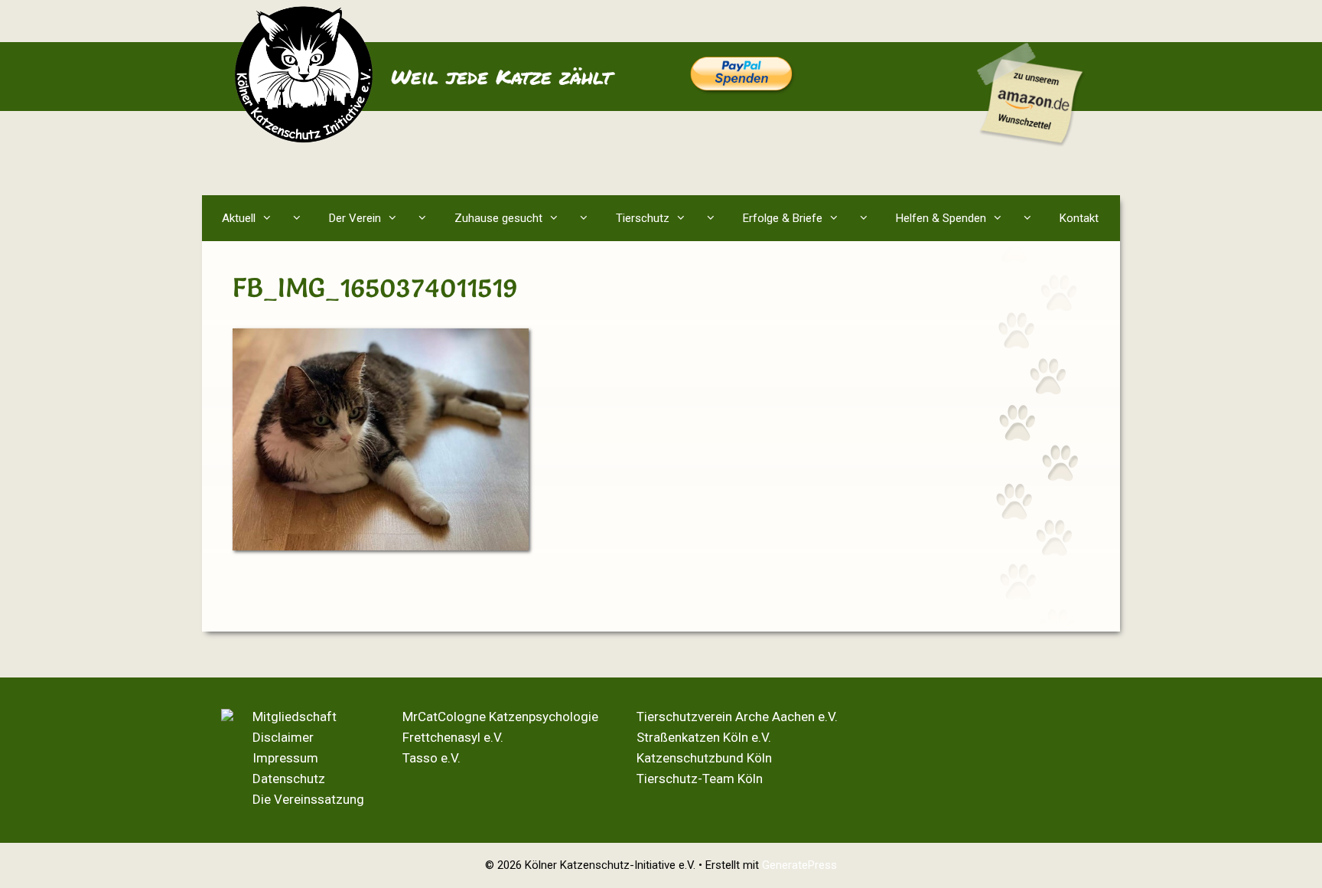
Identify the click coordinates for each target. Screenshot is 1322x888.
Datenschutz (288, 778)
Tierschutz (642, 218)
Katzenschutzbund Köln (704, 758)
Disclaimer (283, 737)
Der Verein (355, 218)
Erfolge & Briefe (782, 218)
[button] (300, 218)
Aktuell (239, 218)
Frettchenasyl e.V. (452, 737)
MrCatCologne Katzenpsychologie (500, 716)
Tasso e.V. (431, 758)
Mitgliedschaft (294, 716)
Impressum (285, 758)
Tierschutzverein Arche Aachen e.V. (737, 716)
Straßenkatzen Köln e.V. (704, 737)
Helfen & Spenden (941, 218)
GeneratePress (799, 865)
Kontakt (1079, 218)
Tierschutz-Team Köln (700, 778)
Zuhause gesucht (498, 218)
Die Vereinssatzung (308, 799)
